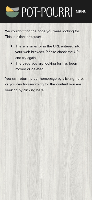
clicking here (73, 78)
